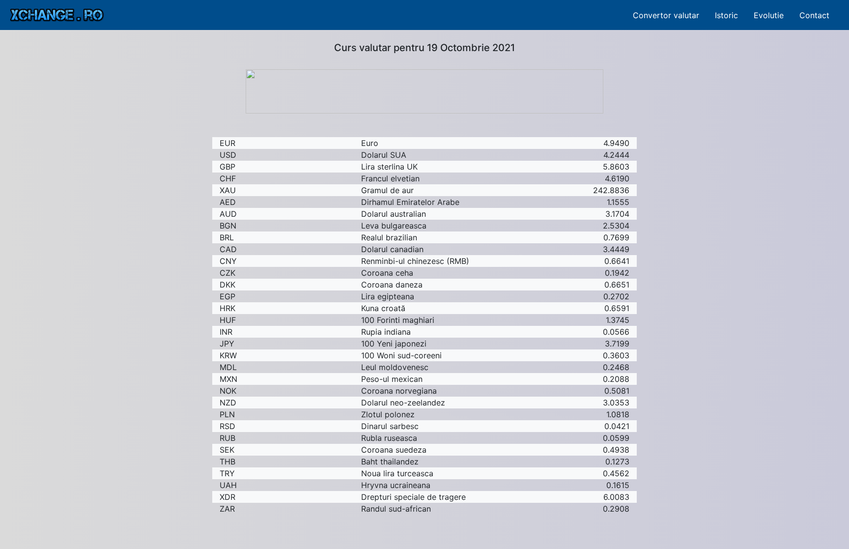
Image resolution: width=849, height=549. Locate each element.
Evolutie (769, 15)
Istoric (726, 15)
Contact (814, 15)
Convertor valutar (666, 15)
